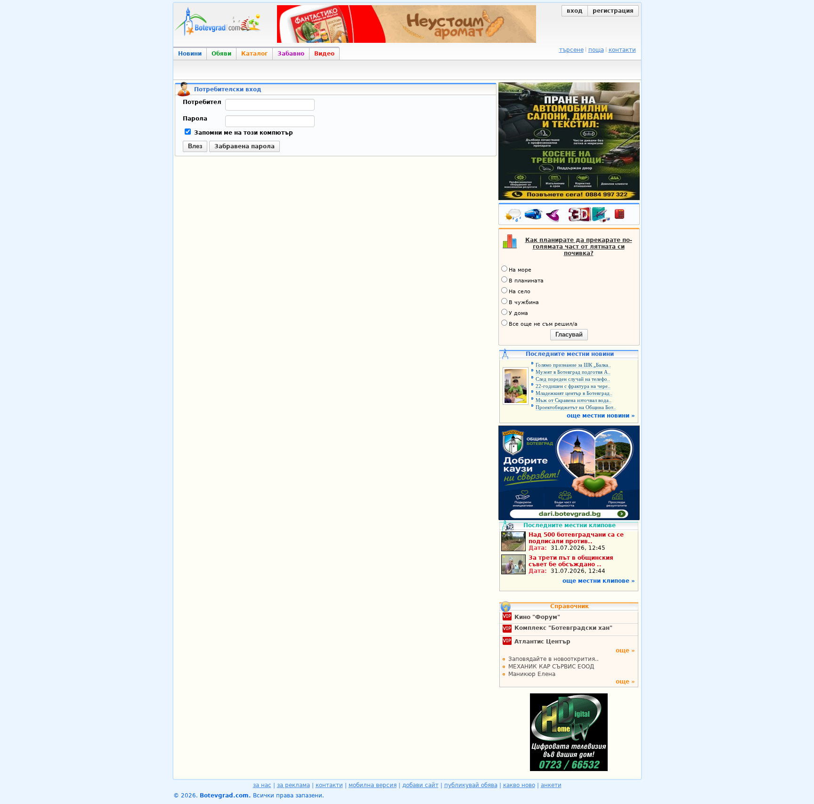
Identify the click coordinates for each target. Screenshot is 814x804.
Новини (190, 53)
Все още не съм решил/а (543, 324)
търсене (571, 50)
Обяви (221, 53)
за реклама (293, 785)
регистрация (613, 11)
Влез (195, 146)
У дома (518, 313)
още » (625, 650)
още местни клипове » (598, 581)
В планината (526, 281)
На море (520, 270)
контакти (622, 50)
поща (596, 50)
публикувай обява (470, 785)
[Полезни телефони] (624, 216)
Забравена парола (244, 146)
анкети (551, 785)
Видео (324, 53)
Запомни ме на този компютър (242, 132)
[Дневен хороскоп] (554, 216)
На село (519, 292)
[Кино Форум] (589, 215)
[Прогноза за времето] (513, 216)
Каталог (254, 53)
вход (575, 11)
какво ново (519, 785)
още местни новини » (601, 415)
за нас (262, 785)
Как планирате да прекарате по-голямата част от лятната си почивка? (578, 247)
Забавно (290, 53)
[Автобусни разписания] (534, 216)
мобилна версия (373, 785)
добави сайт (420, 785)
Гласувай (569, 334)
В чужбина (524, 302)
